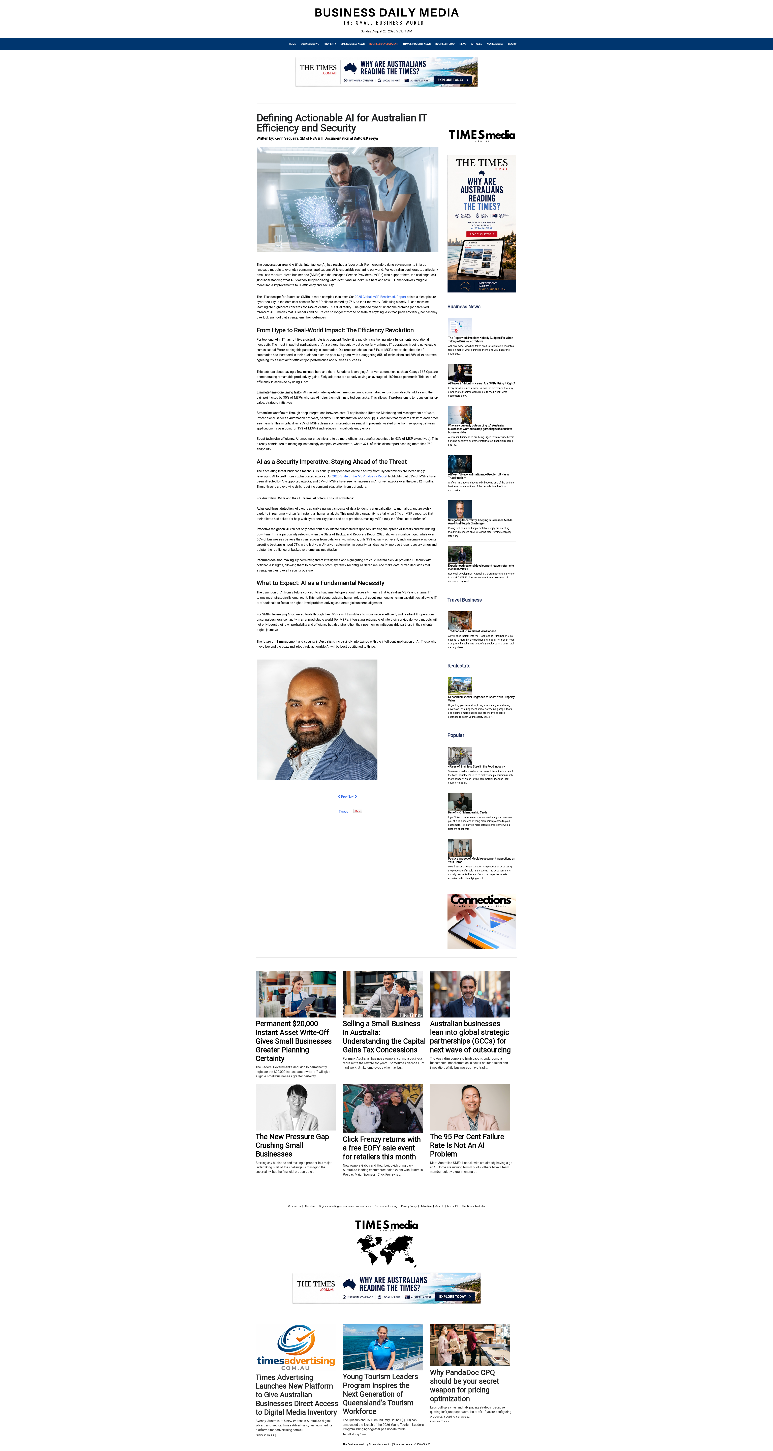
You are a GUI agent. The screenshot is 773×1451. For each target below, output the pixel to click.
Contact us (294, 1206)
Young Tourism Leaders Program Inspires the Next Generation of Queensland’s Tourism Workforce (380, 1394)
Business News (310, 44)
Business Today (445, 44)
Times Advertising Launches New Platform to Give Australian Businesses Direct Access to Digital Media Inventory (297, 1395)
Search (512, 44)
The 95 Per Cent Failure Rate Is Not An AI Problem (467, 1145)
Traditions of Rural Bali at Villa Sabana (472, 631)
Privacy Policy (409, 1206)
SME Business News (353, 44)
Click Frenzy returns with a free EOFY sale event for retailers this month (382, 1148)
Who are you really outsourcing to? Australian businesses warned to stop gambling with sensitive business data (480, 429)
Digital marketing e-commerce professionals (345, 1206)
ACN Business (495, 44)
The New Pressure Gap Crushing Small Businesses (292, 1145)
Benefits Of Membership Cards (467, 812)
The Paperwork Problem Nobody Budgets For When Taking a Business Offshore (480, 339)
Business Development (383, 44)
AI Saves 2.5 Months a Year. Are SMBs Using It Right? (481, 383)
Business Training (266, 1435)
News (463, 44)
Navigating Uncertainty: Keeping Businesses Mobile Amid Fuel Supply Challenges (480, 522)
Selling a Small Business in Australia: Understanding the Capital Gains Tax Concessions (384, 1037)
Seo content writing (386, 1206)
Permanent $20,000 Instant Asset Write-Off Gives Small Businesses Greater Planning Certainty (294, 1041)
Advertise (426, 1206)
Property (330, 44)
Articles (476, 44)
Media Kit (452, 1206)
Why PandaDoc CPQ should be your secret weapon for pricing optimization (464, 1385)
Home (292, 44)
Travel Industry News (417, 44)
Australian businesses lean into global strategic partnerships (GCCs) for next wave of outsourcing (470, 1037)
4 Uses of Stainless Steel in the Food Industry (476, 766)
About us (310, 1206)
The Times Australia (473, 1206)
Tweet (343, 811)
